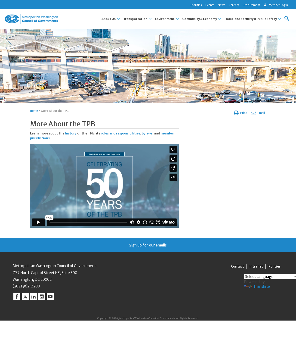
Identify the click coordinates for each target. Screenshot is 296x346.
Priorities (196, 5)
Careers (234, 5)
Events (209, 5)
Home (34, 110)
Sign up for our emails (148, 245)
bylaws (147, 133)
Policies (274, 266)
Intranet (256, 266)
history (71, 133)
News (221, 5)
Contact (237, 266)
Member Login (278, 5)
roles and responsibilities (120, 133)
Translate (261, 286)
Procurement (251, 5)
